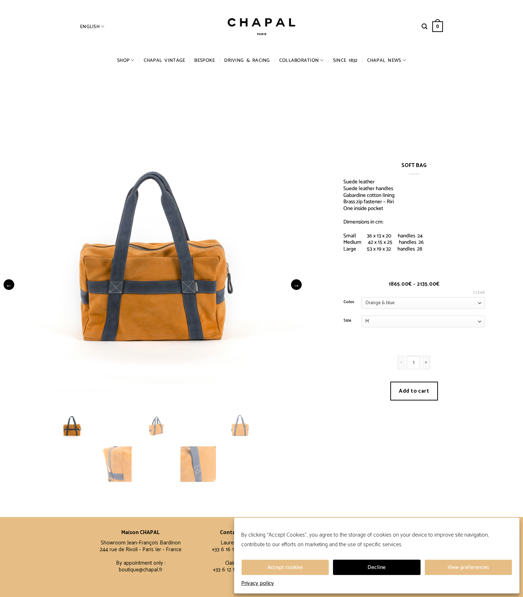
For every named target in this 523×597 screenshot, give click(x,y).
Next (296, 284)
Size (347, 320)
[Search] (424, 26)
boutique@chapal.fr (141, 569)
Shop (123, 60)
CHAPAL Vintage (164, 60)
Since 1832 (345, 60)
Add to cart (414, 391)
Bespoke (204, 60)
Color (348, 302)
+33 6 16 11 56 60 (231, 549)
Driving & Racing (247, 60)
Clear (479, 292)
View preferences (468, 567)
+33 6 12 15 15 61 (231, 569)
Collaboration (299, 60)
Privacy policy (257, 583)
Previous (9, 284)
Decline (377, 567)
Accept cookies (285, 567)
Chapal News (384, 60)
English (90, 27)
